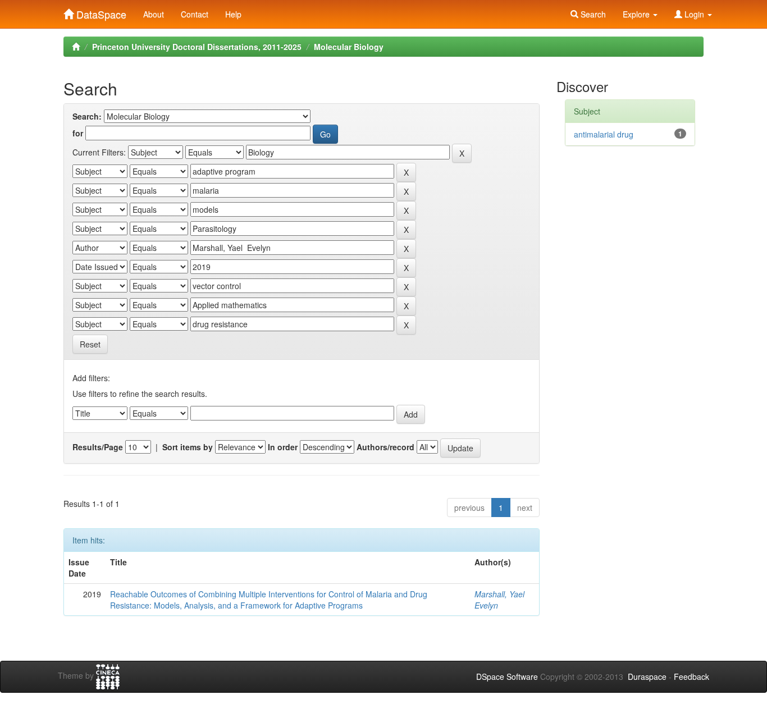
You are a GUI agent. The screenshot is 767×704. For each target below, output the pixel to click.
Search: (87, 116)
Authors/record (385, 446)
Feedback (691, 676)
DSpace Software (507, 676)
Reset (90, 344)
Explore (637, 14)
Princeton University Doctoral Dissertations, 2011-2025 (197, 46)
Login (694, 14)
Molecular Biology (348, 46)
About (153, 14)
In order (283, 446)
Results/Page (97, 446)
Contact (194, 14)
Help (233, 14)
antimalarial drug (603, 134)
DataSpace (100, 12)
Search (592, 14)
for (77, 133)
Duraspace (647, 676)
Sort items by (187, 446)
